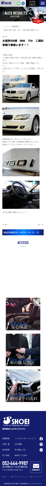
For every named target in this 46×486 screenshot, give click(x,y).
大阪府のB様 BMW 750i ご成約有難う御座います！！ (22, 30)
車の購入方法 (20, 450)
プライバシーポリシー (21, 477)
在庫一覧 (5, 444)
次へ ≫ (41, 225)
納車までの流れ (21, 455)
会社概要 (18, 444)
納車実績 (15, 26)
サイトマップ (37, 477)
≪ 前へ (5, 225)
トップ (5, 26)
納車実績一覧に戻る (19, 232)
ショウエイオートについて (25, 438)
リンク (7, 477)
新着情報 (5, 438)
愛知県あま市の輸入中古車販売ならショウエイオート (23, 484)
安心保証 (5, 455)
